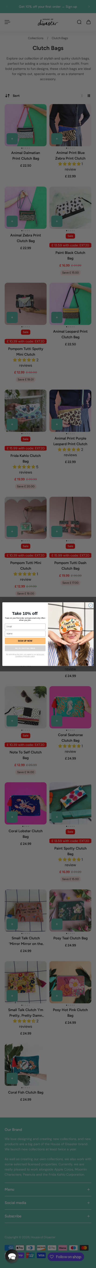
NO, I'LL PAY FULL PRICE (25, 648)
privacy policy (29, 656)
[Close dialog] (91, 605)
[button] (12, 1256)
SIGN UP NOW (25, 641)
